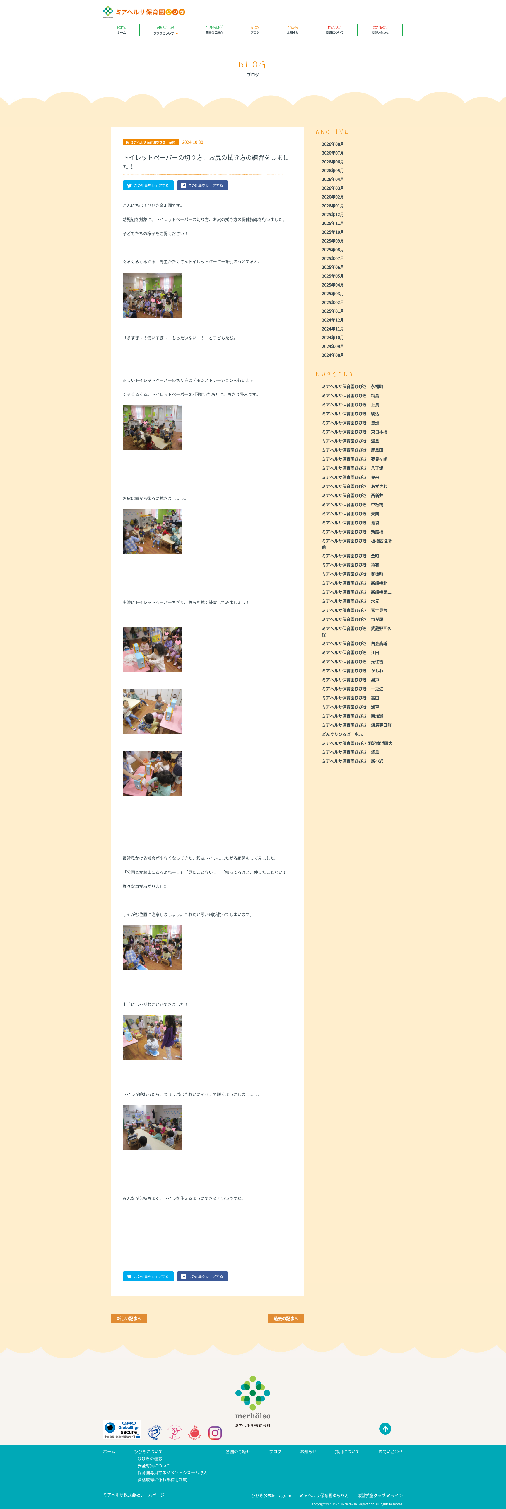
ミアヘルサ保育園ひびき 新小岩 (352, 761)
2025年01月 (333, 311)
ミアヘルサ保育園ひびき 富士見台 (354, 610)
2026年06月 (333, 161)
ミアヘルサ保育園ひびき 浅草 (350, 707)
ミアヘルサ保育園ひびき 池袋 (350, 522)
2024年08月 (333, 355)
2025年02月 (333, 302)
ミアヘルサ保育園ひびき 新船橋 (352, 531)
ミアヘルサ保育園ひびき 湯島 (350, 441)
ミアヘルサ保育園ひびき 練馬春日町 (357, 725)
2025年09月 (333, 240)
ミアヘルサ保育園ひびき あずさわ (354, 486)
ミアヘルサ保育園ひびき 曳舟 (350, 477)
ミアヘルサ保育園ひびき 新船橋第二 (357, 592)
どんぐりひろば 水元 (342, 734)
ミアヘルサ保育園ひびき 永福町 (352, 386)
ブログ (255, 29)
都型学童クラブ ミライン (380, 1495)
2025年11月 (333, 223)
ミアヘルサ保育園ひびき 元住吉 (352, 661)
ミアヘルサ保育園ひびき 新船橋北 (354, 583)
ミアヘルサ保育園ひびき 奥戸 (350, 679)
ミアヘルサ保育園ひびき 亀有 (350, 565)
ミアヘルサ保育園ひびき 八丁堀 (352, 468)
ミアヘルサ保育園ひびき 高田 (350, 698)
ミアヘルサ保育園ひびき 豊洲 (350, 422)
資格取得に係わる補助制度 (162, 1479)
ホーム (121, 29)
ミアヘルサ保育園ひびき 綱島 (350, 752)
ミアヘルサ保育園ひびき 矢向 (350, 513)
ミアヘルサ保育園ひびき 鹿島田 (352, 450)
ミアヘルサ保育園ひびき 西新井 (352, 495)
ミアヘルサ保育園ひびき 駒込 (350, 413)
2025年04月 (333, 284)
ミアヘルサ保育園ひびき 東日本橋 (354, 432)
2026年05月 (333, 170)
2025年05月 (333, 276)
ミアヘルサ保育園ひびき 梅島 (350, 395)
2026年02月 (333, 197)
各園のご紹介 (214, 29)
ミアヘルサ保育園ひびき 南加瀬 (352, 716)
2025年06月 (333, 267)
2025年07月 (333, 258)
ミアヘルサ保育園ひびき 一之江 (352, 689)
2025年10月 (333, 232)
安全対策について (154, 1465)
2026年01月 (333, 205)
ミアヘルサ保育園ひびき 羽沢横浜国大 (357, 743)
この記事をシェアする (151, 185)
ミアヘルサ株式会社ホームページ (134, 1495)
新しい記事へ (129, 1318)
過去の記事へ (286, 1318)
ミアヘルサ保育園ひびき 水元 (350, 601)
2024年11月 (333, 328)
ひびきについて (163, 29)
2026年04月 (333, 179)
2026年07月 (333, 153)
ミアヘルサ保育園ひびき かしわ (352, 670)
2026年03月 (333, 188)
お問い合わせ (380, 29)
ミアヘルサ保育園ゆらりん (324, 1495)
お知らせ (293, 29)
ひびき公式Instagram (271, 1495)
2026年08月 (333, 144)
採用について (335, 29)
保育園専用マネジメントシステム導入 (172, 1472)
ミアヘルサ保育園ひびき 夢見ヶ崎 (354, 459)
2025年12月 (333, 214)
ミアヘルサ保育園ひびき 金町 (350, 555)
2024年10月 (333, 337)
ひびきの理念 (150, 1458)
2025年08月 (333, 249)
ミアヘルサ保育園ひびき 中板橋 (352, 504)
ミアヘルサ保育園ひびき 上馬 (350, 404)
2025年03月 (333, 293)
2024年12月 (333, 320)
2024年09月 (333, 346)
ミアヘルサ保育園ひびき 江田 (350, 652)
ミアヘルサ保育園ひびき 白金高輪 (354, 643)
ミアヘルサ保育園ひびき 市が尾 (352, 619)
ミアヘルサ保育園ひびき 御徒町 (352, 574)
